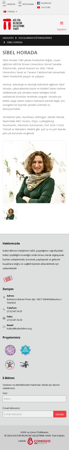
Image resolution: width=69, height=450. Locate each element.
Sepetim (61, 29)
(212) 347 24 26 (14, 319)
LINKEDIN (11, 4)
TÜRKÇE (11, 11)
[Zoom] (63, 201)
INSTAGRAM (28, 4)
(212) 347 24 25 (14, 311)
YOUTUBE (45, 7)
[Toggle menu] (60, 23)
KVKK (24, 432)
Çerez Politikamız (39, 432)
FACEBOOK (46, 3)
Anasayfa (8, 37)
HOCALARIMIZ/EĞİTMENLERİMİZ (35, 37)
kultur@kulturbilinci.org (19, 328)
